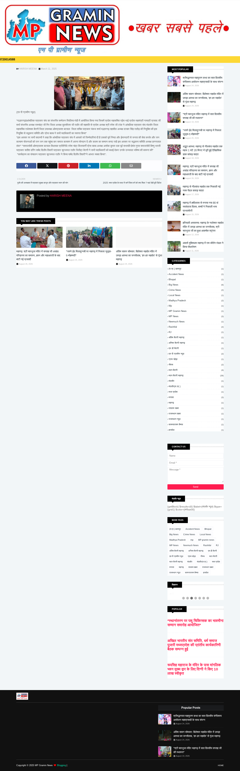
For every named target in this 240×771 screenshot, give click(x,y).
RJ (196, 332)
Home (221, 765)
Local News (196, 295)
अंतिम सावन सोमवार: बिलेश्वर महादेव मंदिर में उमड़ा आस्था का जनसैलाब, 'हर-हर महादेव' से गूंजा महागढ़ (139, 255)
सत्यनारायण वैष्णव (196, 424)
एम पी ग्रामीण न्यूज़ (196, 353)
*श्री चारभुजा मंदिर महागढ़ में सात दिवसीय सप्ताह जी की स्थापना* (202, 116)
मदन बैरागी (196, 370)
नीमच (196, 364)
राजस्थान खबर (196, 413)
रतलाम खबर (196, 408)
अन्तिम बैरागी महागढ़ (196, 343)
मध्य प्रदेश (196, 392)
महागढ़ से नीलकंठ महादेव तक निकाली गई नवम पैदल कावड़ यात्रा (201, 188)
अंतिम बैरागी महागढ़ (196, 337)
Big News (196, 284)
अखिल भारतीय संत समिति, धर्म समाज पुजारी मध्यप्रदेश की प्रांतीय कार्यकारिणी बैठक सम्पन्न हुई (194, 645)
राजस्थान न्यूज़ (196, 419)
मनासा (196, 397)
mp (196, 305)
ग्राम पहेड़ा (196, 359)
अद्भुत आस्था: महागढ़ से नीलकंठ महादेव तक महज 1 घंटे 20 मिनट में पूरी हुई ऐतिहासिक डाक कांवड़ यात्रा (202, 150)
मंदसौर (196, 381)
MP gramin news (196, 311)
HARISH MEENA (28, 68)
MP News (196, 316)
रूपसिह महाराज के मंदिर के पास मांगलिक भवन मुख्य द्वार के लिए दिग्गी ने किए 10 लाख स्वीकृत (194, 669)
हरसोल (196, 430)
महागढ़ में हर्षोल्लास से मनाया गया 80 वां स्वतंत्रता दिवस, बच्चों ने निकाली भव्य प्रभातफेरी (200, 206)
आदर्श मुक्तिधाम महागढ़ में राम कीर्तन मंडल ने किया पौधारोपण (203, 244)
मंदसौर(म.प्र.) (196, 386)
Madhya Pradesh (196, 300)
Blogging (61, 765)
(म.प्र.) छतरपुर (196, 268)
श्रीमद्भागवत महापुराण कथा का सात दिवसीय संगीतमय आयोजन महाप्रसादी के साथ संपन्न (203, 79)
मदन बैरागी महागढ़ (196, 375)
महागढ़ (196, 402)
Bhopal (196, 279)
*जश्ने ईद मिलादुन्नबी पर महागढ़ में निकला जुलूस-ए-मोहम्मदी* (89, 253)
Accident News (196, 274)
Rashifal (196, 327)
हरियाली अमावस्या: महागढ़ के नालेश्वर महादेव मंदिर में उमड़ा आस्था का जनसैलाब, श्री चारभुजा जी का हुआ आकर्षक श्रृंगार (203, 226)
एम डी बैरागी (196, 348)
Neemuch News (196, 321)
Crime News (196, 290)
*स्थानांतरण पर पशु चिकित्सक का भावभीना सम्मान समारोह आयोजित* (195, 623)
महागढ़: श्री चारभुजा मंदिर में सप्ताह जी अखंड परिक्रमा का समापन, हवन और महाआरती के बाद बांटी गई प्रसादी (38, 255)
